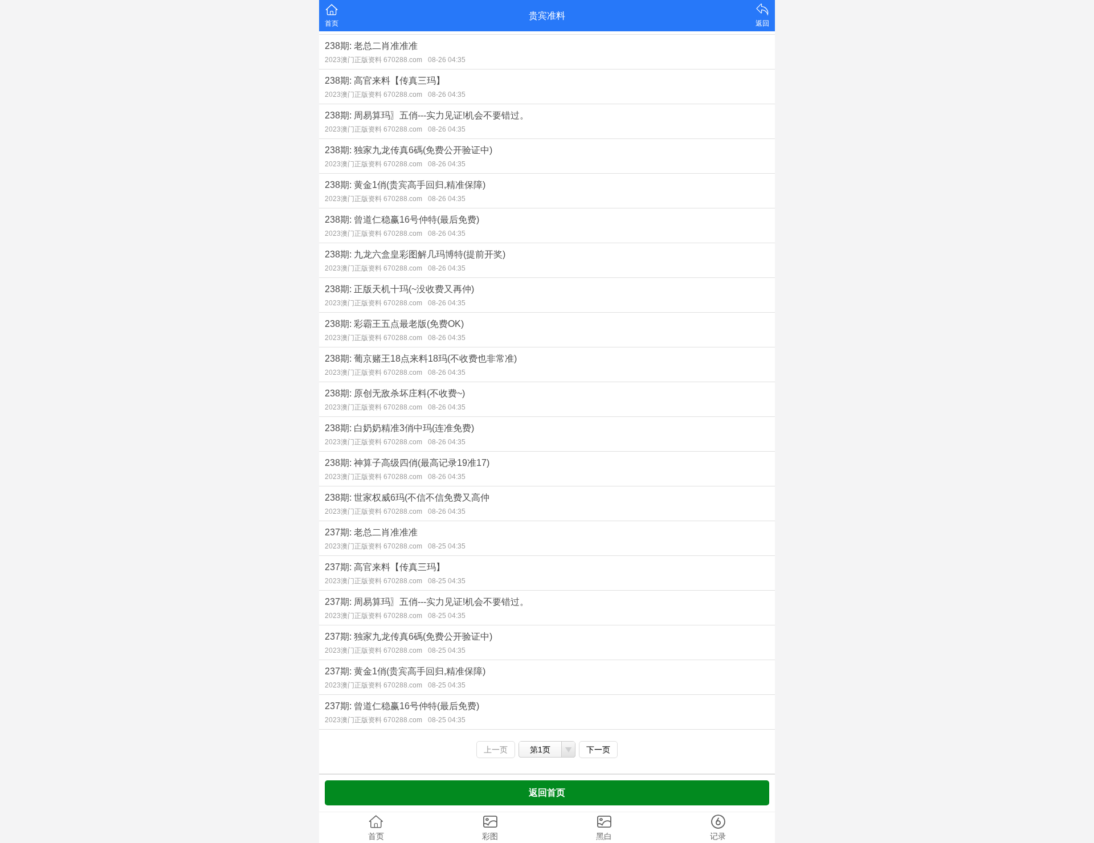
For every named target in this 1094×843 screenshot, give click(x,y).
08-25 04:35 (447, 546)
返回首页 (547, 792)
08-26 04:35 (447, 60)
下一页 (598, 749)
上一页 (496, 749)
